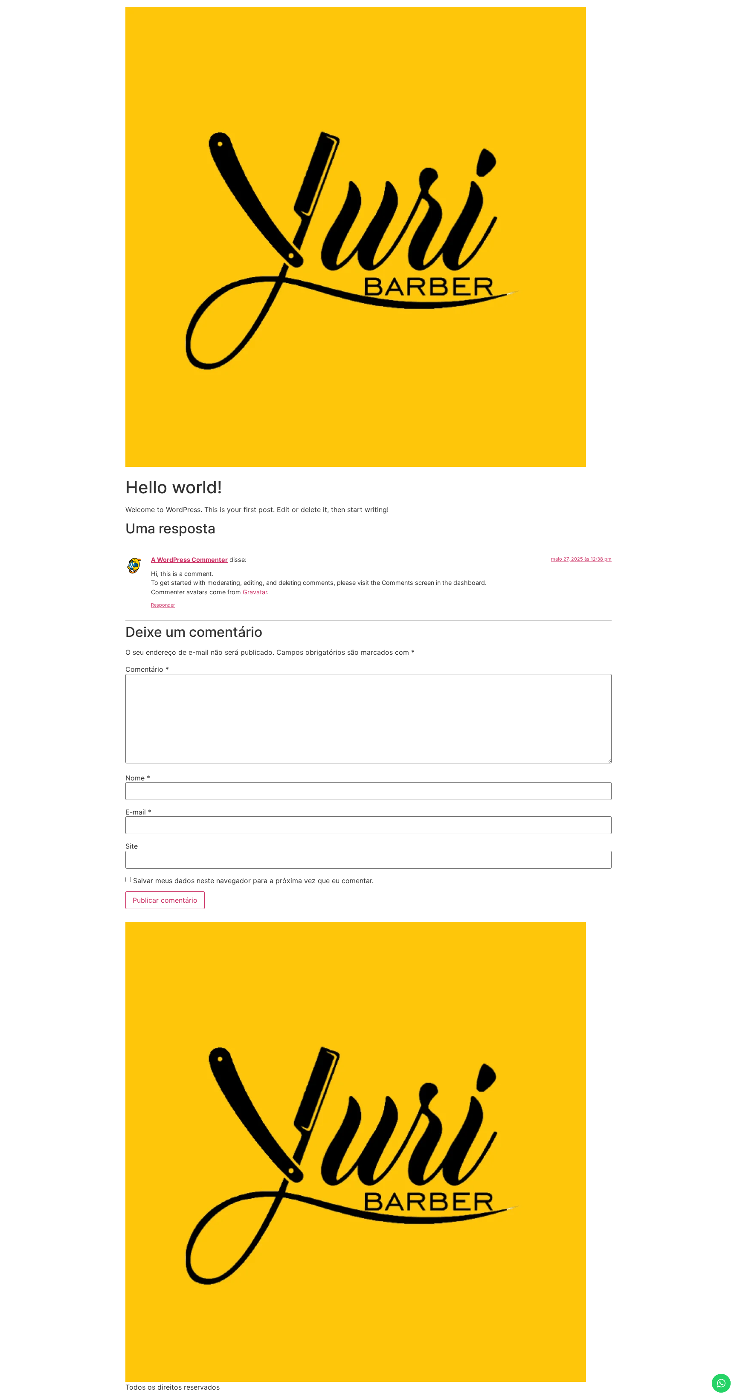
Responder (163, 605)
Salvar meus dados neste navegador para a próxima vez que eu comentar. (253, 880)
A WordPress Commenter (189, 559)
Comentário (147, 669)
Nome (137, 777)
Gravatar (255, 592)
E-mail (138, 812)
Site (131, 846)
